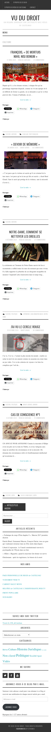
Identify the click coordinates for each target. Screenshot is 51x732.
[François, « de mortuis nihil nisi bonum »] (26, 72)
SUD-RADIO (7, 597)
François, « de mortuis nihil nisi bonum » (25, 54)
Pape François (33, 134)
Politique (14, 314)
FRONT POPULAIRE (10, 593)
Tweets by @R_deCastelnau (12, 623)
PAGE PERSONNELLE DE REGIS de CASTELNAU (22, 575)
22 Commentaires (39, 240)
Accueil (7, 2)
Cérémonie (26, 314)
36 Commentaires (38, 330)
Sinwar (35, 404)
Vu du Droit (25, 17)
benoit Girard (27, 404)
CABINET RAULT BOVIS (12, 584)
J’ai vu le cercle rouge (25, 326)
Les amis (44, 650)
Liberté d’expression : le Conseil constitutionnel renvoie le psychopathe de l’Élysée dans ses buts (23, 548)
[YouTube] (17, 675)
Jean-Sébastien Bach (36, 314)
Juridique (34, 649)
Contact (33, 7)
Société (33, 655)
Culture (8, 134)
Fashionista (21, 729)
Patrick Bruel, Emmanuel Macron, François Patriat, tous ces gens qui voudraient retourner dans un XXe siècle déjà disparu (25, 542)
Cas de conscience (26, 495)
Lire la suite (25, 100)
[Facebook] (11, 675)
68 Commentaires (37, 147)
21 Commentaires (39, 418)
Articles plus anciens (11, 507)
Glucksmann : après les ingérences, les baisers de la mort (22, 557)
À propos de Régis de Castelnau (15, 7)
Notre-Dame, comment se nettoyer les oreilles (25, 234)
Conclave (25, 134)
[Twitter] (5, 675)
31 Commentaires (38, 60)
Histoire (14, 134)
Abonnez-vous (10, 707)
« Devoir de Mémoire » (25, 144)
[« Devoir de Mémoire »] (26, 160)
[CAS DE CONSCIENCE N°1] (26, 431)
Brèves (5, 649)
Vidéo (13, 495)
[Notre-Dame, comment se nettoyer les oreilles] (26, 252)
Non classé (9, 655)
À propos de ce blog (20, 2)
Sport (39, 655)
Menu (5, 32)
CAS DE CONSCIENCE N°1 (25, 414)
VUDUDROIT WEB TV (11, 580)
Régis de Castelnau (24, 60)
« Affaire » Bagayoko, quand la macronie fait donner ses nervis (25, 553)
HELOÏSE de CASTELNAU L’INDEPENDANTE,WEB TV (24, 588)
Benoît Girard (24, 147)
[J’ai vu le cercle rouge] (26, 343)
